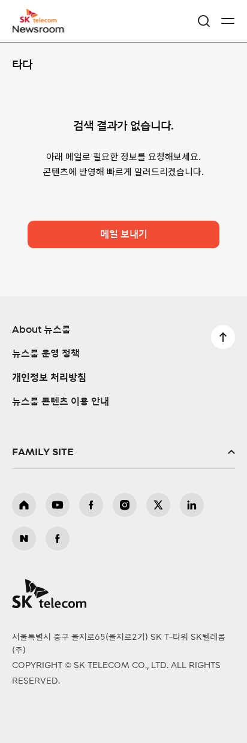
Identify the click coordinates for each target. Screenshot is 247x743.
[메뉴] (228, 21)
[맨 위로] (223, 337)
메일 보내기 (123, 234)
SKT (42, 21)
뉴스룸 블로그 (24, 539)
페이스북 (91, 505)
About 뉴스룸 (41, 330)
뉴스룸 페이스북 (58, 539)
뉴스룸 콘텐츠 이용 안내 (60, 402)
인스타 (125, 505)
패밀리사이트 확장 (123, 452)
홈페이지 (24, 505)
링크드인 (192, 505)
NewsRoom (39, 28)
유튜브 (58, 505)
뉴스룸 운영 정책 (46, 354)
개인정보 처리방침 (49, 378)
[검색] (204, 21)
